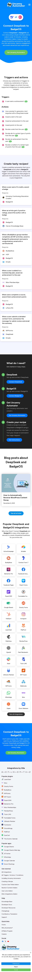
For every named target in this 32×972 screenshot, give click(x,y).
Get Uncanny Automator (16, 52)
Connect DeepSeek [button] (15, 382)
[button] (29, 4)
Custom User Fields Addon (10, 884)
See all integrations (16, 714)
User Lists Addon (7, 891)
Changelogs (5, 911)
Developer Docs (7, 904)
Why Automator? (7, 928)
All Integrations (6, 872)
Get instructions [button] (14, 440)
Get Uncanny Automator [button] (17, 415)
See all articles (16, 513)
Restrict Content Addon (9, 888)
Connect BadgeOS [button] (15, 396)
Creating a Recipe (7, 881)
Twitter (5, 941)
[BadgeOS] (20, 17)
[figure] (3, 101)
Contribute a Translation (9, 914)
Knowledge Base (7, 901)
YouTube (8, 941)
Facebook (2, 941)
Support (4, 917)
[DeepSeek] (12, 17)
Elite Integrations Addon (9, 894)
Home (4, 924)
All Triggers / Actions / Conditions (12, 875)
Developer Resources (8, 908)
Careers (4, 934)
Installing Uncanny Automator (11, 878)
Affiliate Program (7, 931)
